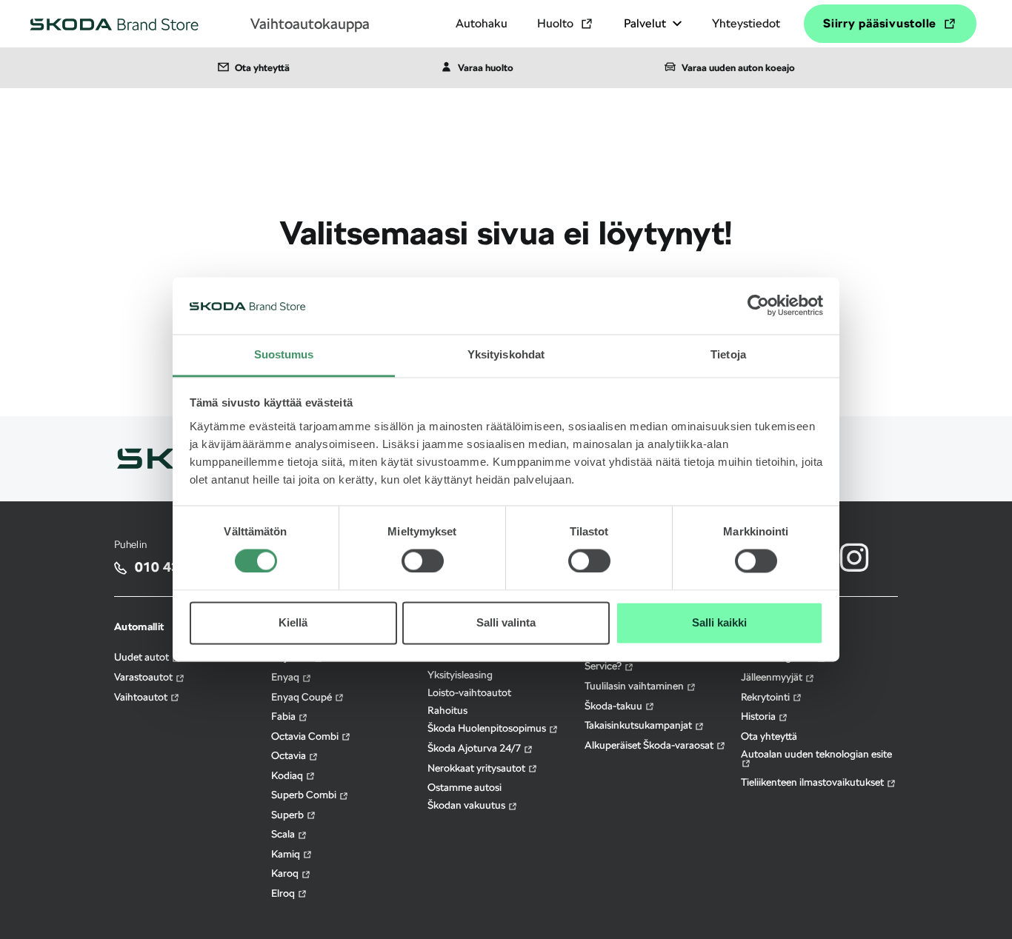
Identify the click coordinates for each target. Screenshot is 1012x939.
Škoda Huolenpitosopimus (487, 728)
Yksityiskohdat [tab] (506, 354)
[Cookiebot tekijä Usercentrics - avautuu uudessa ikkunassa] (758, 306)
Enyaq (286, 677)
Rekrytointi (766, 697)
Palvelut (645, 23)
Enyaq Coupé (302, 697)
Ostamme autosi (464, 787)
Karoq (286, 873)
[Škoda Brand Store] (114, 24)
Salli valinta (506, 622)
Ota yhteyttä (262, 67)
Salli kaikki (719, 622)
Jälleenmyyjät (773, 677)
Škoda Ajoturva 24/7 (475, 748)
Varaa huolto (485, 67)
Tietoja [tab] (728, 354)
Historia (759, 716)
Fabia (284, 716)
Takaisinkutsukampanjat (639, 725)
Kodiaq (288, 775)
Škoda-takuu (615, 706)
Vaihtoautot (142, 697)
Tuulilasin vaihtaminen (635, 686)
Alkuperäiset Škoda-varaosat (650, 745)
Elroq (284, 893)
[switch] (423, 551)
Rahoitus (447, 710)
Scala (284, 834)
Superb (288, 815)
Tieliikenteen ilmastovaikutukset (813, 782)
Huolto (555, 23)
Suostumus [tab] (284, 354)
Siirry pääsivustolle (879, 23)
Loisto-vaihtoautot (469, 692)
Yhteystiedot (746, 23)
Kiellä (293, 622)
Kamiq (286, 854)
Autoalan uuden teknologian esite (816, 754)
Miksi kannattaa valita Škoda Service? (647, 661)
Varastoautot (144, 677)
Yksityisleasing (460, 675)
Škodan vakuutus (467, 805)
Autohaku (481, 23)
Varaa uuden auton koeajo (738, 67)
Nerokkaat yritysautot (477, 768)
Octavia (289, 755)
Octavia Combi (306, 736)
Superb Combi (305, 795)
